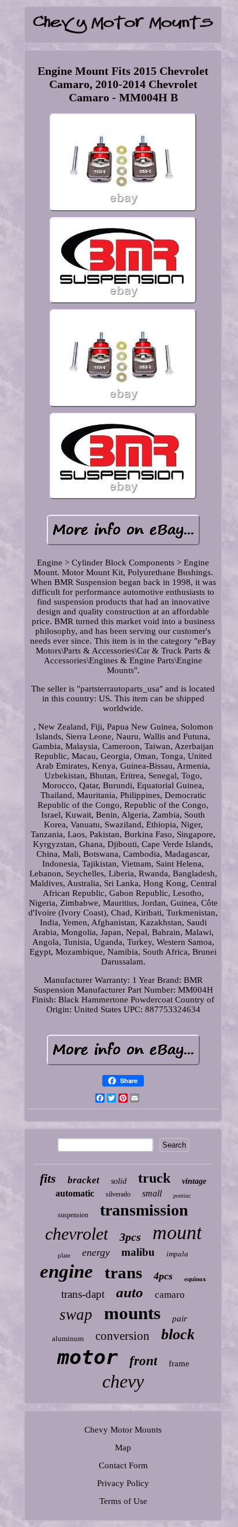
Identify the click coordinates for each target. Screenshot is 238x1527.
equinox (195, 1278)
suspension (73, 1215)
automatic (74, 1193)
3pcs (130, 1236)
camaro (170, 1294)
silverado (118, 1194)
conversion (122, 1336)
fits (48, 1178)
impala (177, 1253)
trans (123, 1272)
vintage (194, 1181)
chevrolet (76, 1233)
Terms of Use (123, 1501)
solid (119, 1181)
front (143, 1361)
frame (179, 1363)
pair (179, 1318)
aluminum (68, 1338)
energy (96, 1252)
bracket (83, 1180)
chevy (123, 1381)
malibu (138, 1252)
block (178, 1334)
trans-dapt (83, 1294)
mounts (132, 1313)
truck (154, 1178)
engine (66, 1271)
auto (129, 1292)
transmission (144, 1210)
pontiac (182, 1195)
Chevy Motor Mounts (123, 1429)
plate (64, 1255)
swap (76, 1314)
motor (87, 1357)
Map (123, 1447)
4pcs (163, 1276)
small (152, 1193)
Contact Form (123, 1465)
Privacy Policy (123, 1483)
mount (177, 1232)
